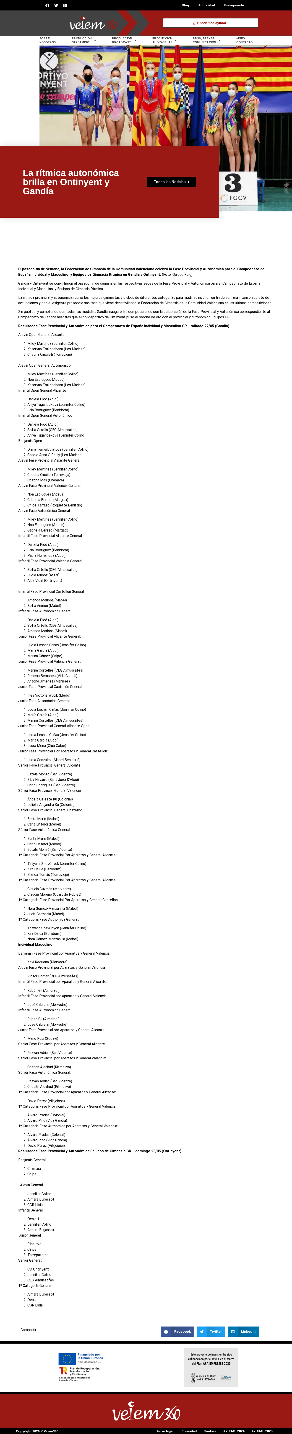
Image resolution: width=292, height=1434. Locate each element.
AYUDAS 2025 (262, 1431)
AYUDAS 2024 (234, 1431)
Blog (185, 5)
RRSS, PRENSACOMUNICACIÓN (204, 40)
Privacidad (188, 1431)
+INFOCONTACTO (244, 40)
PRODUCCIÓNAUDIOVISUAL (162, 40)
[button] (177, 1332)
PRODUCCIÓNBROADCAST (122, 40)
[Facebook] (47, 5)
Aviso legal (165, 1431)
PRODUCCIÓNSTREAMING (82, 40)
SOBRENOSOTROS (47, 40)
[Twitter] (56, 5)
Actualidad (206, 5)
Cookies (210, 1431)
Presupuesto (234, 5)
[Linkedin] (65, 5)
